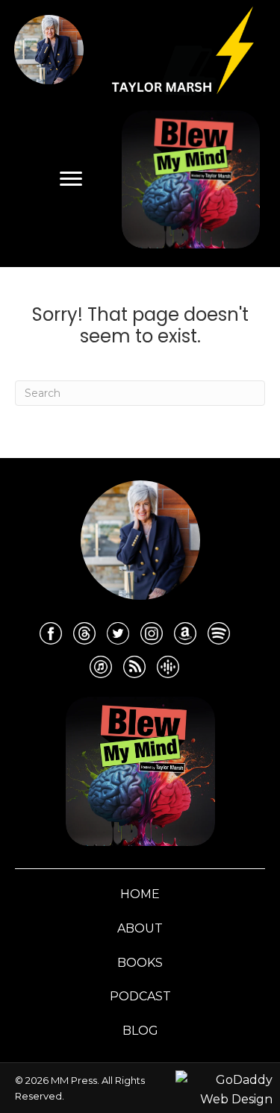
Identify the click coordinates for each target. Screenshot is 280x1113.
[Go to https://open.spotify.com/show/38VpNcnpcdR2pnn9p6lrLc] (219, 633)
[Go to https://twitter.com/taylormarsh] (118, 633)
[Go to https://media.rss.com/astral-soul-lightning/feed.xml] (134, 667)
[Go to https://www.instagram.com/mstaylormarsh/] (151, 633)
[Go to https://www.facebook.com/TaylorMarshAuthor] (51, 633)
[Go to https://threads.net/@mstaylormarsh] (84, 633)
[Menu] (71, 179)
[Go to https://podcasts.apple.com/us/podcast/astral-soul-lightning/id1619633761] (101, 667)
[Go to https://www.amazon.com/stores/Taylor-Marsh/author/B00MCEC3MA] (185, 633)
